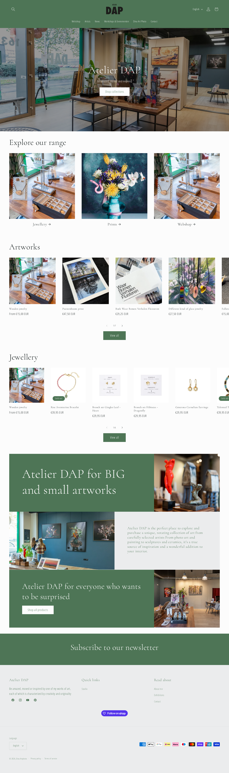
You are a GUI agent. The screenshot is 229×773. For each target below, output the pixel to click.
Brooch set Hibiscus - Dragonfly (146, 409)
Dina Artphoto (21, 758)
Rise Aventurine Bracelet (65, 407)
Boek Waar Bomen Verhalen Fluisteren (137, 308)
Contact (157, 701)
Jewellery (40, 224)
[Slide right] (122, 325)
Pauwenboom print (73, 308)
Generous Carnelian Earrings (191, 407)
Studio (85, 689)
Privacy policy (36, 758)
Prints (112, 224)
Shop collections (114, 92)
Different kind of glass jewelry (186, 308)
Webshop (184, 224)
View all (114, 335)
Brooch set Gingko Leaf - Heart (106, 409)
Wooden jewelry (18, 308)
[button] (13, 9)
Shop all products (38, 610)
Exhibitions (159, 695)
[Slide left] (106, 325)
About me (158, 689)
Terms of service (51, 758)
